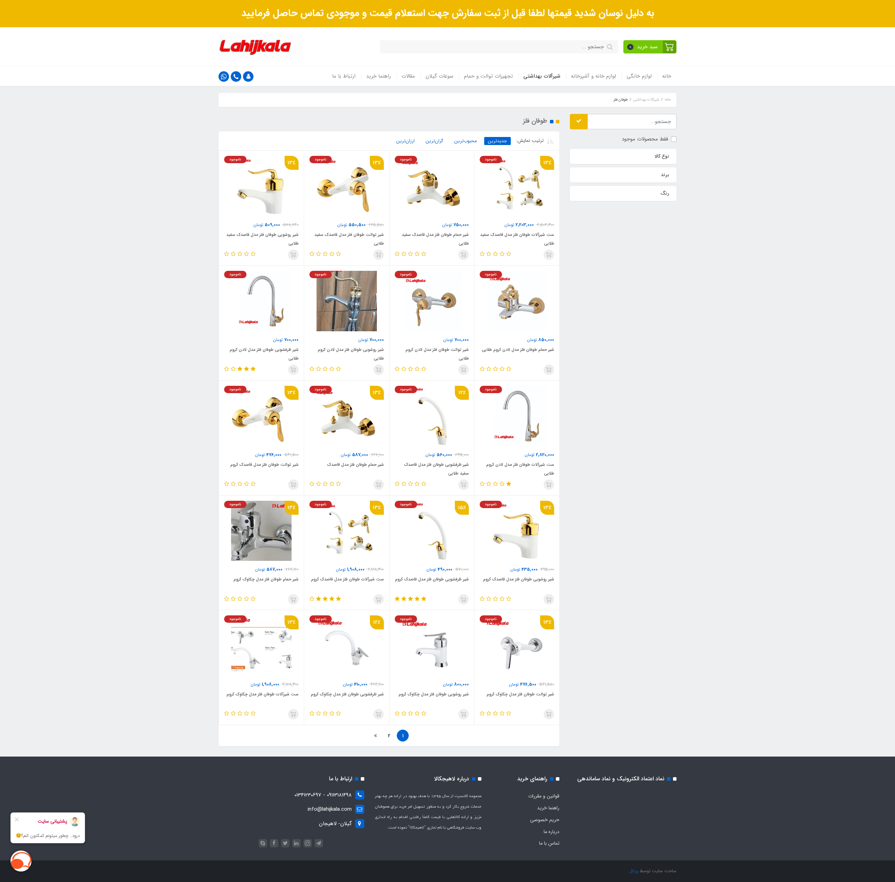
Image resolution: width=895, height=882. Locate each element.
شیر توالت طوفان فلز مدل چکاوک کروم (520, 694)
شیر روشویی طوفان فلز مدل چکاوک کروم (434, 694)
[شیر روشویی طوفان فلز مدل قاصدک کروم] (517, 530)
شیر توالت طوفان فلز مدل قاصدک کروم (264, 464)
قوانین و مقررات (543, 796)
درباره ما (551, 832)
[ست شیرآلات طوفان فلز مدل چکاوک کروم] (261, 645)
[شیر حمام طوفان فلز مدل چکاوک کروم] (261, 530)
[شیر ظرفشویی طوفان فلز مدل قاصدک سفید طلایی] (432, 416)
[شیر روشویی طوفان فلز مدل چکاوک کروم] (432, 645)
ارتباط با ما (344, 76)
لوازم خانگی (639, 76)
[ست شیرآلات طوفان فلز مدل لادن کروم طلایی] (517, 416)
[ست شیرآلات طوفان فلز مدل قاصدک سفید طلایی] (517, 186)
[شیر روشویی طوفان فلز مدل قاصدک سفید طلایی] (261, 186)
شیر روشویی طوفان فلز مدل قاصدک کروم (518, 579)
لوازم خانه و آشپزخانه (593, 76)
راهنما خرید (378, 76)
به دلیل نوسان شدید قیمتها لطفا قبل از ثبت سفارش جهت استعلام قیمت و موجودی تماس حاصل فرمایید (447, 13)
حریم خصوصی (544, 820)
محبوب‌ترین (465, 141)
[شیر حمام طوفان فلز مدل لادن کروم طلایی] (517, 301)
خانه (666, 76)
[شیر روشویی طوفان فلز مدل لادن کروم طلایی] (346, 301)
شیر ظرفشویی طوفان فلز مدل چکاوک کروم (347, 694)
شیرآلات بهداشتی (541, 76)
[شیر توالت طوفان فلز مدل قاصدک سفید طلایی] (346, 186)
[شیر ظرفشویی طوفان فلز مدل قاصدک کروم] (432, 530)
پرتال (633, 871)
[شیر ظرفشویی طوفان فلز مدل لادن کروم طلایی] (261, 301)
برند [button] (665, 175)
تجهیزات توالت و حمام (488, 76)
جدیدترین (497, 141)
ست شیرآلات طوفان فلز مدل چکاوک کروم (263, 694)
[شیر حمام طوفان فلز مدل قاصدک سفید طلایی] (432, 186)
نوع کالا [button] (661, 156)
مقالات (408, 76)
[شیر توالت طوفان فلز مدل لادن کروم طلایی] (432, 301)
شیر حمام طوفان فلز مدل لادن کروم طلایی (518, 349)
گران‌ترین (434, 141)
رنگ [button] (664, 193)
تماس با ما (549, 843)
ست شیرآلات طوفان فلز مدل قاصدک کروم (347, 579)
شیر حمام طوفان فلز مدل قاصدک (355, 464)
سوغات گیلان (439, 76)
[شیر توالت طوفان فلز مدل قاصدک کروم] (261, 416)
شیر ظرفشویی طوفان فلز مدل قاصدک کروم (432, 579)
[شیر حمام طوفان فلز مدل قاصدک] (346, 416)
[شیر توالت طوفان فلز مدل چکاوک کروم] (517, 645)
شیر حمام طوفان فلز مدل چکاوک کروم (266, 579)
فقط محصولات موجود (645, 139)
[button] (650, 46)
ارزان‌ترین (405, 141)
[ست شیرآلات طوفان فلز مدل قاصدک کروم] (346, 530)
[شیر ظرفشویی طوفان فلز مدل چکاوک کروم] (346, 645)
